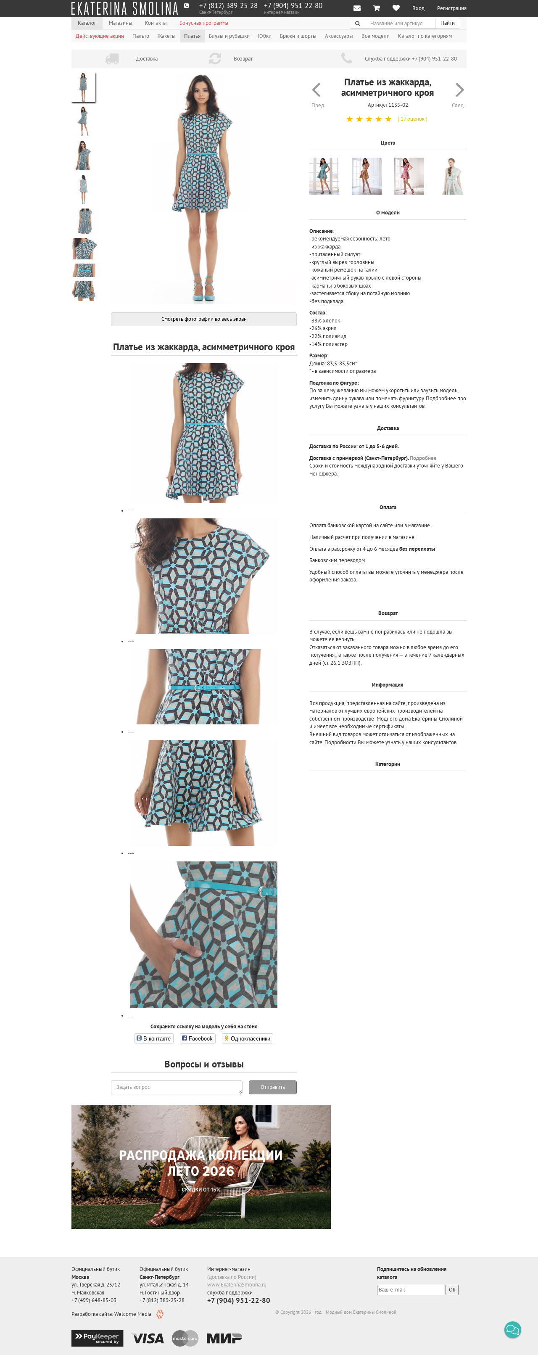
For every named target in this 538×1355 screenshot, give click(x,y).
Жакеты (167, 36)
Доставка (147, 58)
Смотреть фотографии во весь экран (204, 318)
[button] (512, 1329)
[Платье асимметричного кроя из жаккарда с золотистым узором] (452, 176)
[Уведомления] (357, 8)
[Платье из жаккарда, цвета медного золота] (367, 176)
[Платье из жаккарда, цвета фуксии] (409, 176)
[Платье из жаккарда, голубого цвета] (324, 176)
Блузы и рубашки (229, 36)
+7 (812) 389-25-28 (228, 5)
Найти (447, 22)
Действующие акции (100, 36)
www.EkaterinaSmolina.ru (236, 1284)
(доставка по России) (231, 1277)
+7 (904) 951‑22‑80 (293, 5)
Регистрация (452, 8)
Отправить (273, 1087)
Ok (452, 1289)
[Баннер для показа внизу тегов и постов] (201, 1167)
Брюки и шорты (298, 36)
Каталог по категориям (425, 36)
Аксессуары (339, 36)
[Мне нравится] (396, 8)
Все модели (375, 36)
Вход (418, 8)
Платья (192, 36)
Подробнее (423, 458)
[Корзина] (376, 8)
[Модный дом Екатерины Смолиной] (124, 8)
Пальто (140, 36)
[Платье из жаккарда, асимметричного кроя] (204, 188)
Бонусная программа (203, 22)
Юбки (265, 36)
